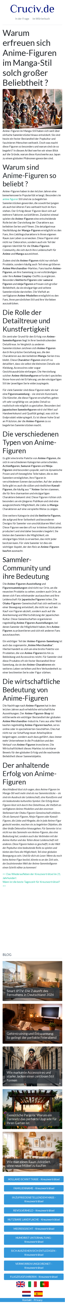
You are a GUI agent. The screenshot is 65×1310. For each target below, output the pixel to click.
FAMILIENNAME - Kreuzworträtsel (33, 1188)
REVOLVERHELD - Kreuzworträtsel (33, 1210)
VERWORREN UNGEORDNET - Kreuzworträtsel (33, 1265)
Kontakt (27, 1299)
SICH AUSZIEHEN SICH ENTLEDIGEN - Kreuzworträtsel (34, 1252)
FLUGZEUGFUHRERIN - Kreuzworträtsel (34, 1276)
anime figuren (10, 199)
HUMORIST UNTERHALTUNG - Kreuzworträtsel (34, 1239)
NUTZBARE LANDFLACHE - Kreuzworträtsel (34, 1219)
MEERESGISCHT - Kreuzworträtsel (33, 1228)
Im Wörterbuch (41, 18)
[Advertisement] (32, 920)
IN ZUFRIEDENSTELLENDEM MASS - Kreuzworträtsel (34, 1199)
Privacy (38, 1299)
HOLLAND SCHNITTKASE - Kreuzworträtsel (34, 1179)
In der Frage (22, 18)
